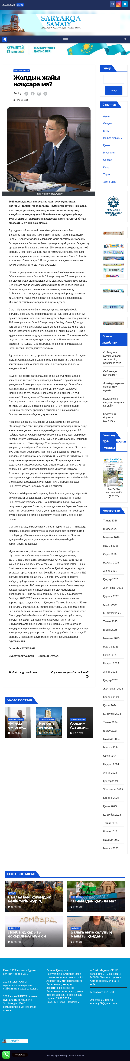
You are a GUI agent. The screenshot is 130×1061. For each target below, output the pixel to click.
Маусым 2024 (111, 739)
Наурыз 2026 (111, 562)
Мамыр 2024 (110, 747)
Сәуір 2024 (110, 756)
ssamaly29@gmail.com (103, 1003)
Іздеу (106, 68)
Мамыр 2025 (110, 646)
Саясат (107, 160)
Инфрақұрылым (21, 71)
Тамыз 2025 (110, 621)
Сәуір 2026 (110, 554)
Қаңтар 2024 (110, 781)
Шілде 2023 (110, 831)
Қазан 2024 (110, 705)
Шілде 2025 (110, 629)
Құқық (106, 145)
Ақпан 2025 (110, 671)
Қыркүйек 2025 (112, 613)
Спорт (106, 167)
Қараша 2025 (111, 596)
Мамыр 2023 (110, 848)
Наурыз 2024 (111, 764)
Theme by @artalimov (55, 1055)
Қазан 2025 (110, 604)
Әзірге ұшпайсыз (24, 672)
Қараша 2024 (111, 697)
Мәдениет (109, 152)
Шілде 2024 (110, 730)
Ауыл (106, 116)
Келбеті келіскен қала (47, 727)
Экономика (109, 181)
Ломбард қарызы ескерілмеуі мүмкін (113, 387)
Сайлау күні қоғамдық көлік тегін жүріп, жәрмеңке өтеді (29, 901)
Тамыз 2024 (110, 722)
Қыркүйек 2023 (112, 814)
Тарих (106, 174)
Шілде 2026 (110, 529)
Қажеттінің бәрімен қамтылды (109, 417)
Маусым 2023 (111, 840)
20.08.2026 (78, 907)
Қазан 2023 (110, 806)
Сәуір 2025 (110, 655)
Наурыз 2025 (111, 663)
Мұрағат (120, 441)
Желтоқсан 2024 (113, 688)
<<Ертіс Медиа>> (100, 970)
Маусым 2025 (111, 638)
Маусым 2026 (111, 537)
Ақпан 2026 (110, 571)
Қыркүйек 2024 (112, 714)
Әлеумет (108, 123)
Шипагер (76, 928)
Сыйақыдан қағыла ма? (93, 901)
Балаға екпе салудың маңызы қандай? (113, 402)
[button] (125, 39)
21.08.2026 (16, 907)
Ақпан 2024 (110, 772)
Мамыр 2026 (110, 545)
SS (82, 1055)
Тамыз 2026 (110, 520)
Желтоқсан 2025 (113, 587)
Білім (106, 130)
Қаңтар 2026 (110, 579)
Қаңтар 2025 (110, 680)
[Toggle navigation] (65, 39)
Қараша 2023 (111, 798)
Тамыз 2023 (110, 823)
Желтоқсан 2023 (113, 789)
